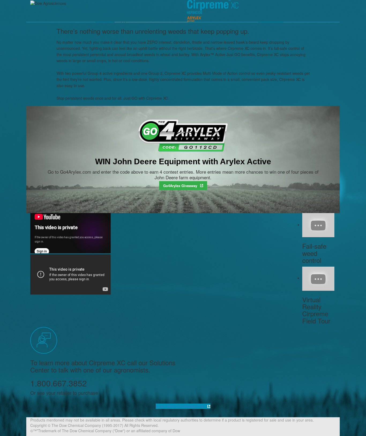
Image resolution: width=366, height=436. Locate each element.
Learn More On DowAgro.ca (180, 406)
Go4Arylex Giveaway (180, 185)
